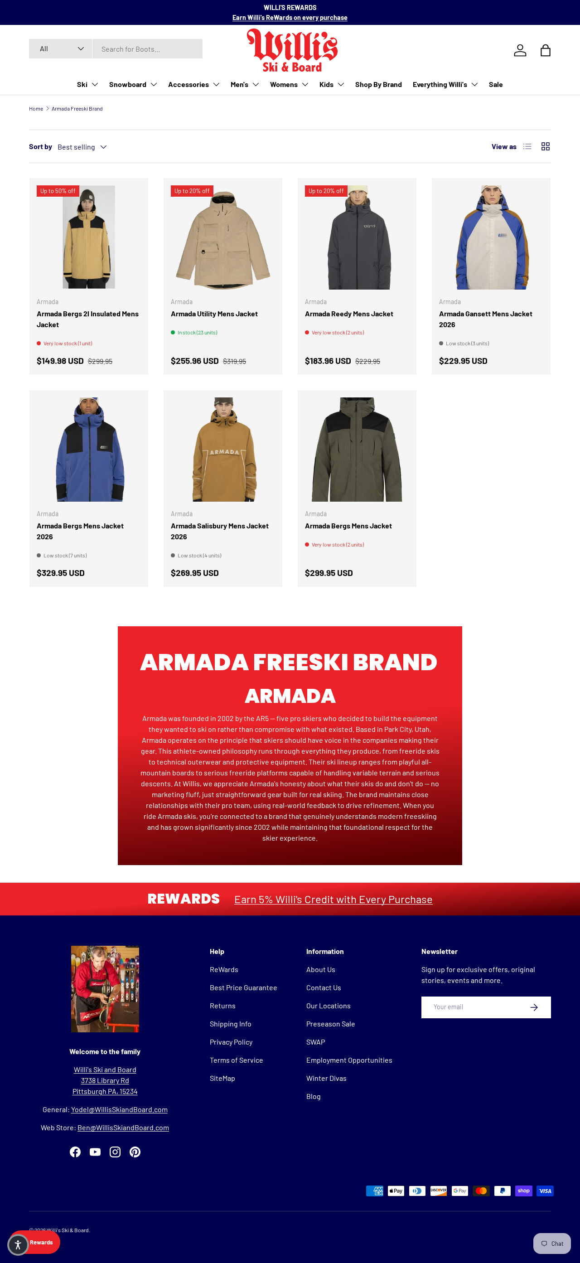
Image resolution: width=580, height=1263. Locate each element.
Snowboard (127, 84)
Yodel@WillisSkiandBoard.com (119, 1109)
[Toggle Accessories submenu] (216, 84)
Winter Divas (326, 1078)
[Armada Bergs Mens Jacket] (357, 449)
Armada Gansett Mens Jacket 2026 (485, 319)
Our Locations (328, 1005)
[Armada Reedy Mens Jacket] (357, 237)
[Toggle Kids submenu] (340, 84)
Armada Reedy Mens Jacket (349, 313)
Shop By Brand (378, 84)
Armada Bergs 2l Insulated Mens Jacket (88, 319)
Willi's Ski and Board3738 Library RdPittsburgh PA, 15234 (105, 1080)
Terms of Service (236, 1059)
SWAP (315, 1041)
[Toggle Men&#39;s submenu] (255, 84)
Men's (239, 84)
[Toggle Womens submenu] (305, 84)
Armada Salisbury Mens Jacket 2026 (220, 531)
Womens (284, 84)
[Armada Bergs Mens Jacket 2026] (89, 449)
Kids (326, 84)
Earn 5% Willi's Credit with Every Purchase (333, 898)
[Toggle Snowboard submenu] (153, 84)
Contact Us (323, 987)
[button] (18, 1245)
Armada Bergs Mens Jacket (348, 525)
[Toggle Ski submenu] (94, 84)
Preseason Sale (330, 1023)
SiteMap (222, 1078)
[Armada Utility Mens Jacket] (223, 237)
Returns (223, 1005)
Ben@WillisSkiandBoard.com (123, 1127)
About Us (320, 969)
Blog (313, 1096)
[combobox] (116, 48)
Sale (496, 84)
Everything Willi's (440, 84)
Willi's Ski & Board (68, 1230)
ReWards (224, 969)
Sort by (40, 146)
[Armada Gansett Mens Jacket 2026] (491, 237)
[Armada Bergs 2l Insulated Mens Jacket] (89, 237)
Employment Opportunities (349, 1059)
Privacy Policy (231, 1041)
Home (36, 108)
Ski (82, 84)
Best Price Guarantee (243, 987)
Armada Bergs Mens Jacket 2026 (80, 531)
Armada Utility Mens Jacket (214, 313)
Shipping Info (230, 1023)
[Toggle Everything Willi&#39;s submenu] (474, 84)
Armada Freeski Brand (77, 108)
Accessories (188, 84)
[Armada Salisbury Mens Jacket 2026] (223, 449)
